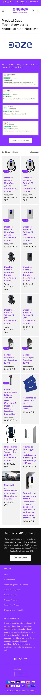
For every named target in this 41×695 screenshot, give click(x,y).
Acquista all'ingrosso (12, 590)
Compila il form (20, 557)
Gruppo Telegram (11, 600)
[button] (2, 10)
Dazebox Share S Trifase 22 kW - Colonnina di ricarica (29, 317)
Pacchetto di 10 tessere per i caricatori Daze (29, 403)
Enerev (15, 690)
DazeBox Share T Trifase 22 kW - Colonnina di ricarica (10, 317)
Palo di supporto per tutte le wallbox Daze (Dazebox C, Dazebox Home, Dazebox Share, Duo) (11, 401)
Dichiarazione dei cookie (14, 610)
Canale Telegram (11, 595)
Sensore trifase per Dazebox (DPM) (28, 359)
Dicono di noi (9, 579)
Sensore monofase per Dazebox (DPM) (10, 359)
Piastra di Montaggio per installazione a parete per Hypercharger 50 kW (29, 455)
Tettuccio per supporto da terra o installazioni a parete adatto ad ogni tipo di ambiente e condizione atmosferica (29, 505)
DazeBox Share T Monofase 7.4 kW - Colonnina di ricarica (10, 274)
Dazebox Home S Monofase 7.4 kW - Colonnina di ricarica (10, 234)
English (19, 674)
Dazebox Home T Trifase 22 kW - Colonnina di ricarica (29, 184)
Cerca (6, 574)
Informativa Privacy (12, 605)
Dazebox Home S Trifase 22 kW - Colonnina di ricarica (29, 234)
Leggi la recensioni (20, 140)
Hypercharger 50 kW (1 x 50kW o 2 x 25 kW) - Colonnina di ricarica (10, 454)
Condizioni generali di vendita (16, 585)
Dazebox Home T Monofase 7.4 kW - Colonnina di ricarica (10, 184)
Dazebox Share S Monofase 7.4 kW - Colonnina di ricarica (29, 274)
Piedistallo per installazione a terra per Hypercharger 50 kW (10, 492)
